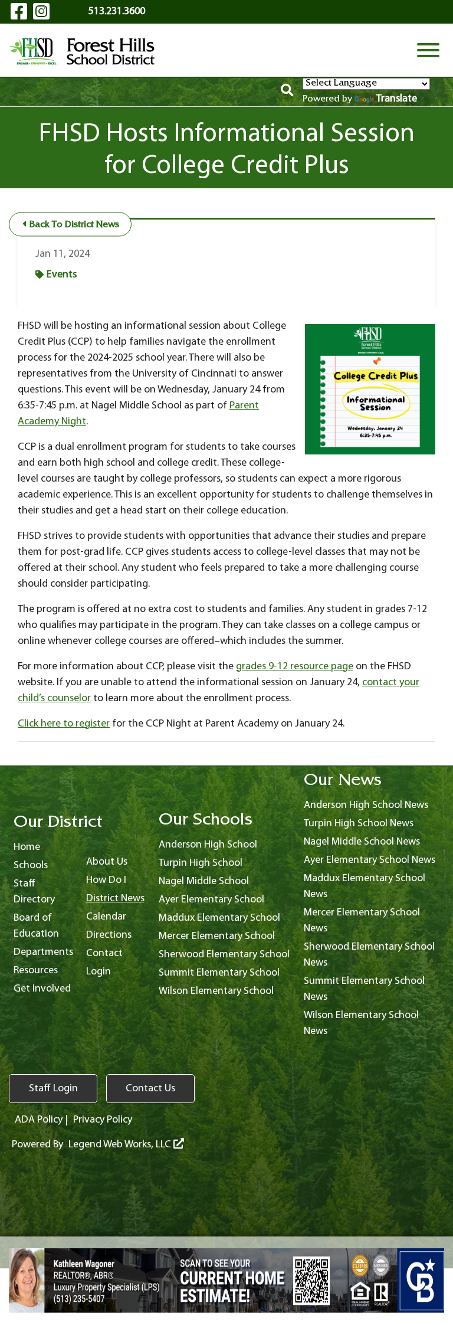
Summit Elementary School (219, 973)
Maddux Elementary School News (364, 886)
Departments (43, 952)
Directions (109, 935)
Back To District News (73, 225)
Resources (36, 970)
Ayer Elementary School (211, 899)
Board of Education (36, 926)
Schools (31, 865)
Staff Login (53, 1088)
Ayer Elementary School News (369, 860)
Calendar (106, 916)
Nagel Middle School (204, 881)
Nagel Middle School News (362, 842)
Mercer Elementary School (217, 936)
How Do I (106, 880)
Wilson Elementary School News (361, 1023)
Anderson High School (208, 844)
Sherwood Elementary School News (369, 955)
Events (62, 274)
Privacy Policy (102, 1120)
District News (115, 898)
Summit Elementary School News (364, 989)
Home (27, 847)
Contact (104, 953)
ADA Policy (39, 1120)
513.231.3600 (116, 11)
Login (98, 971)
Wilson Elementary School (216, 991)
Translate (396, 98)
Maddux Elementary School (219, 918)
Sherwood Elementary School (224, 954)
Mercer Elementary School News (362, 920)
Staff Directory (34, 891)
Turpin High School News (358, 823)
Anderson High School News (366, 805)
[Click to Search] (287, 92)
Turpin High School (200, 863)
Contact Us (150, 1088)
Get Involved (42, 988)
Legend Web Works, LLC (120, 1144)
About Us (106, 862)
